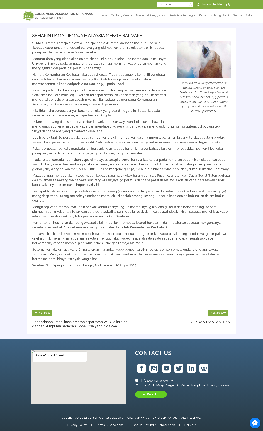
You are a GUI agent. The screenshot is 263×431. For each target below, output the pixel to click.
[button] (151, 394)
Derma (237, 15)
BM (248, 15)
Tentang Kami (120, 15)
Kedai (203, 15)
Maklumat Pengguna (150, 15)
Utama (102, 15)
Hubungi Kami (220, 15)
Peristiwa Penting (181, 15)
